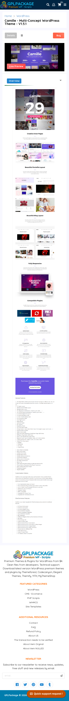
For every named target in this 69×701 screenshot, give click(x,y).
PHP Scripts (33, 598)
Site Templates (33, 606)
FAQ (33, 627)
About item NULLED (33, 648)
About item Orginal (33, 644)
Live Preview (16, 66)
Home (8, 16)
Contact (33, 622)
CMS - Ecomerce (33, 593)
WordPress (23, 16)
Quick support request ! (48, 693)
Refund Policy (33, 631)
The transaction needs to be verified (33, 640)
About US (33, 635)
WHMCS (33, 602)
